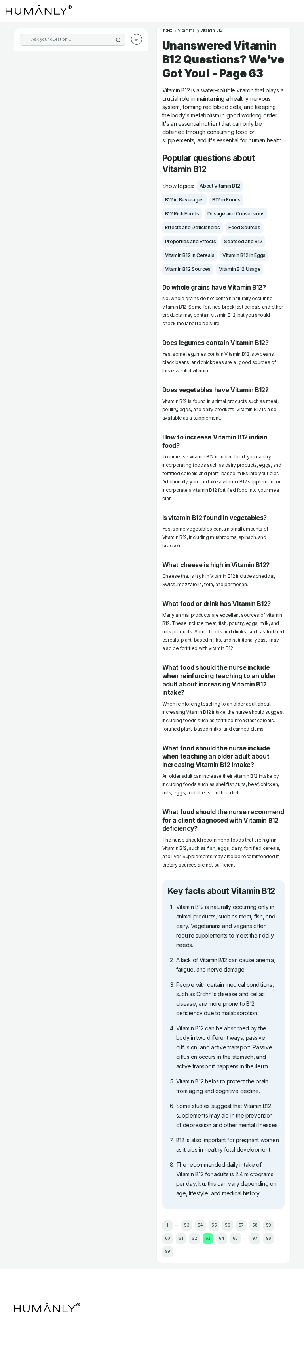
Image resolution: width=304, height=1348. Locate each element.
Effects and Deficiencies (192, 227)
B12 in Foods (226, 200)
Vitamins (186, 30)
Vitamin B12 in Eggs (244, 255)
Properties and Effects (190, 241)
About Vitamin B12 (220, 186)
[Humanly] (39, 11)
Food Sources (244, 227)
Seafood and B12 (243, 241)
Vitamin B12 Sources (188, 269)
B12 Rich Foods (182, 214)
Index (167, 30)
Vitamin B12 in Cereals (190, 255)
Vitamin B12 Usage (239, 269)
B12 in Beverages (184, 200)
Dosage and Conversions (236, 214)
